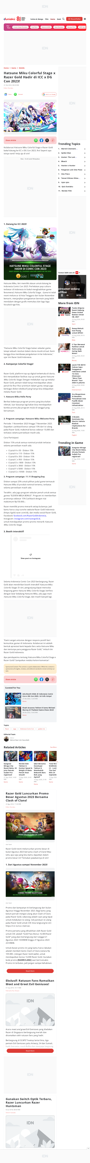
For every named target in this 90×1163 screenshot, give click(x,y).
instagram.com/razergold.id (27, 518)
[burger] (84, 19)
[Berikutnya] (57, 761)
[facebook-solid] (41, 140)
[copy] (53, 140)
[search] (63, 19)
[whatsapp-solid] (36, 140)
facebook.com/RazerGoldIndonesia (30, 515)
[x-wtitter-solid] (47, 140)
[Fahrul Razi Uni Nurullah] (6, 739)
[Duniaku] (14, 19)
